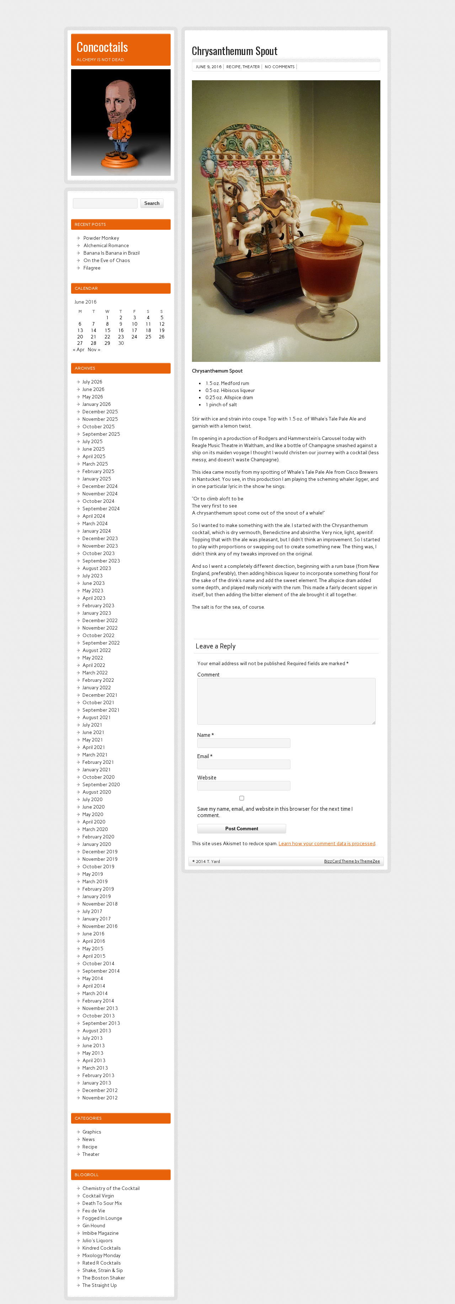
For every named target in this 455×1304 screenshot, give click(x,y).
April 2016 (93, 941)
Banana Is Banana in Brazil (112, 253)
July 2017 (92, 911)
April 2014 (93, 986)
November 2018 (100, 904)
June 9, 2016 (208, 66)
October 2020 (98, 777)
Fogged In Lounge (102, 1218)
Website (206, 778)
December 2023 (100, 538)
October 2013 (98, 1015)
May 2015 (92, 948)
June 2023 (93, 583)
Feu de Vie (93, 1210)
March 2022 (95, 672)
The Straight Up (99, 1285)
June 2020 (93, 807)
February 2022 (98, 680)
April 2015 (93, 956)
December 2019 (100, 851)
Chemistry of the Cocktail (111, 1188)
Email (205, 756)
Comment (208, 675)
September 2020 (101, 784)
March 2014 (95, 993)
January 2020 (96, 844)
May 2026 (92, 397)
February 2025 (98, 471)
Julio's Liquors (97, 1240)
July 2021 (92, 725)
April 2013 (93, 1060)
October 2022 (98, 635)
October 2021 (98, 702)
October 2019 (98, 866)
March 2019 (95, 881)
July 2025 (92, 441)
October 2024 (98, 501)
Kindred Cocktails (101, 1248)
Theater (251, 66)
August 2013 (96, 1030)
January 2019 (96, 896)
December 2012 (100, 1090)
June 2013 (93, 1045)
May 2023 (92, 590)
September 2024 (101, 508)
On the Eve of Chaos (107, 260)
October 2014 (98, 963)
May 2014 (92, 978)
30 (121, 343)
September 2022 (101, 643)
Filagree (92, 268)
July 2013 (92, 1038)
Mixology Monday (101, 1255)
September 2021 (101, 710)
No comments (280, 66)
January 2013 (96, 1083)
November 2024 (100, 493)
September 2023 (101, 561)
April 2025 (93, 456)
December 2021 (100, 695)
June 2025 (93, 449)
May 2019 (92, 874)
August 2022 (96, 650)
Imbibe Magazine (100, 1233)
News (88, 1139)
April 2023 (93, 598)
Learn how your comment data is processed (327, 843)
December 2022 (100, 620)
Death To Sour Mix (102, 1203)
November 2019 (100, 859)
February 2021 (98, 762)
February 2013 (98, 1075)
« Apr (79, 349)
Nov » (94, 349)
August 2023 (96, 568)
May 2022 (92, 658)
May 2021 (92, 740)
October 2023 (98, 553)
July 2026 (92, 382)
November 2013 (100, 1008)
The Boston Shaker (103, 1278)
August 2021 (96, 717)
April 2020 (93, 822)
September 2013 (101, 1023)
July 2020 (92, 799)
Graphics (91, 1132)
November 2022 (100, 628)
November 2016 (100, 926)
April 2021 (93, 747)
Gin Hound (93, 1225)
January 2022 (96, 687)
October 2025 (98, 426)
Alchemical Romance (106, 245)
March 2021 (95, 754)
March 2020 (95, 829)
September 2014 (101, 971)
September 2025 (101, 434)
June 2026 (93, 389)
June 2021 (93, 732)
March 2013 (95, 1068)
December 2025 (100, 411)
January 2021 (96, 769)
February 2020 (98, 837)
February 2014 (98, 1001)
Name (205, 735)
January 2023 (96, 613)
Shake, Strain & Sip (102, 1270)
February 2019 (98, 889)
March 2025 (95, 464)
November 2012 (100, 1098)
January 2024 (96, 531)
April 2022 (93, 665)
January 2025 (96, 479)
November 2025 (100, 419)
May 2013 (92, 1053)
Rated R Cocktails (101, 1263)
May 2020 (92, 814)
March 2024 (95, 523)
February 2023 (98, 605)
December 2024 (100, 486)
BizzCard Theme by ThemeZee (352, 861)
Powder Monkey (101, 238)
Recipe (233, 66)
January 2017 (96, 919)
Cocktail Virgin (98, 1196)
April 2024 (93, 516)
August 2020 (96, 792)
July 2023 (92, 575)
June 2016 (93, 933)
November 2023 (100, 546)
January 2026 (96, 404)
